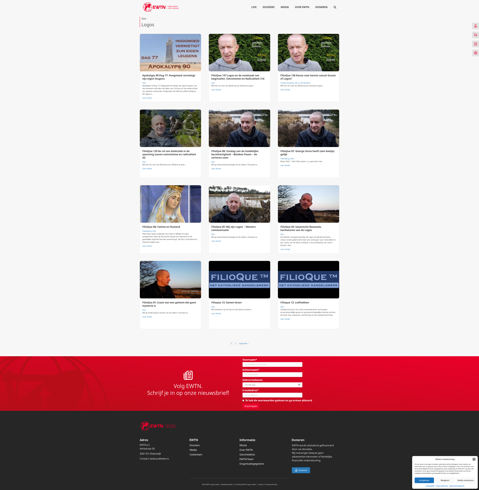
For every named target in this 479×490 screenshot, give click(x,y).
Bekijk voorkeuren (466, 480)
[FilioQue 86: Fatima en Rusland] (170, 204)
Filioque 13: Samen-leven (226, 302)
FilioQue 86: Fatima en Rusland (161, 226)
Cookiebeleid (430, 486)
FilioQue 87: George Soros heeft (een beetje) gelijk (307, 152)
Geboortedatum (252, 380)
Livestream (196, 454)
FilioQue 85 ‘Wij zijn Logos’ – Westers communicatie (233, 228)
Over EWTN (302, 7)
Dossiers (269, 7)
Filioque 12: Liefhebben (294, 302)
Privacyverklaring (442, 486)
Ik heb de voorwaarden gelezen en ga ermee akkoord (278, 400)
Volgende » (243, 343)
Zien (144, 83)
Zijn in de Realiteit (302, 83)
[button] (474, 459)
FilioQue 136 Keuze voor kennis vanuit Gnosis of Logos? (308, 77)
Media (285, 7)
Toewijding (285, 158)
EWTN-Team (246, 459)
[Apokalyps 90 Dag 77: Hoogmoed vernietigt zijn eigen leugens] (170, 52)
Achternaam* (250, 369)
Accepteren (424, 480)
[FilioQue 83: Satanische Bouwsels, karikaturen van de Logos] (308, 204)
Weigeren (445, 480)
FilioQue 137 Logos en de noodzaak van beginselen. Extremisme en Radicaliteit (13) (237, 77)
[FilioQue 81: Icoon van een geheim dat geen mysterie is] (170, 279)
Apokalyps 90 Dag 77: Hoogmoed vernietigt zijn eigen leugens (168, 77)
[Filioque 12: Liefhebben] (308, 279)
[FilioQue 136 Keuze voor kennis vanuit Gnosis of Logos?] (308, 52)
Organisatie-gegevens (456, 486)
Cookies (260, 484)
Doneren (321, 7)
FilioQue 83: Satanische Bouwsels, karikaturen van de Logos (301, 228)
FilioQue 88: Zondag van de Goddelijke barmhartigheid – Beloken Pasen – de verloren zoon (234, 154)
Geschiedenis (247, 454)
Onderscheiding (287, 83)
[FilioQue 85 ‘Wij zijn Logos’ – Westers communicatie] (239, 204)
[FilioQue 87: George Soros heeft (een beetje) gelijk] (308, 128)
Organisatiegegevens (252, 463)
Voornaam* (249, 359)
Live (254, 7)
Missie (243, 445)
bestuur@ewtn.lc (159, 458)
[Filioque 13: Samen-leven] (239, 279)
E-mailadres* (250, 390)
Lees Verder (147, 98)
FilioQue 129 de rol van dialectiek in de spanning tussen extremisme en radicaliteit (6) (169, 154)
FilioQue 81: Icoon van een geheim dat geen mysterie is (169, 304)
